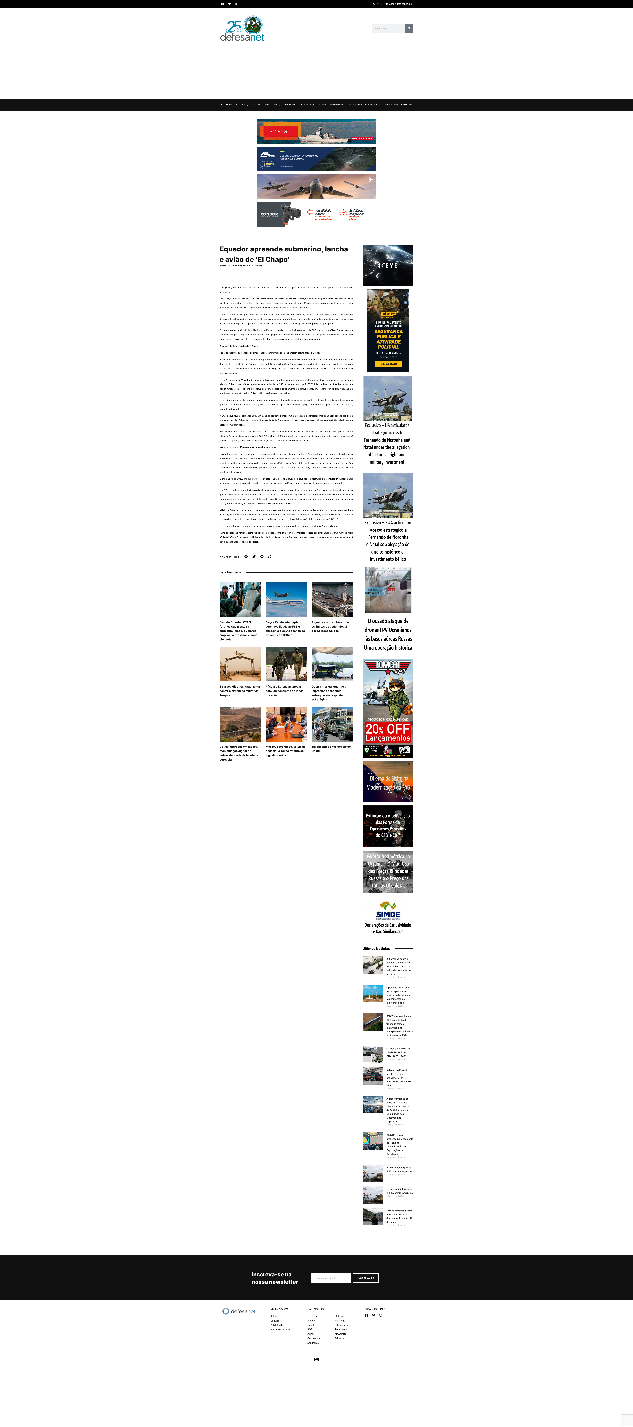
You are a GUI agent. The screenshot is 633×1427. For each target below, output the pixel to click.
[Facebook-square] (222, 3)
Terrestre (232, 105)
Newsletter (391, 105)
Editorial (407, 105)
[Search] (409, 28)
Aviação (246, 105)
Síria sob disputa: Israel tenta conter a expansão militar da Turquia (240, 691)
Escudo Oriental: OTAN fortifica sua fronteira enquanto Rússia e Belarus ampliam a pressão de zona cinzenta (238, 631)
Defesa (322, 105)
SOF (267, 105)
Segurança (308, 105)
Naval (258, 105)
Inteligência (354, 105)
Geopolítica (291, 105)
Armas (276, 105)
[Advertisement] (316, 67)
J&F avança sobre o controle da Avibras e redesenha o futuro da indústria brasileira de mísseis (398, 966)
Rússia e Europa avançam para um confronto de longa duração (285, 691)
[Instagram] (236, 3)
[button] (246, 556)
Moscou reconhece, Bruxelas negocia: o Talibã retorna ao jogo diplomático (286, 751)
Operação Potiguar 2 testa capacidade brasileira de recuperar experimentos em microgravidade (398, 995)
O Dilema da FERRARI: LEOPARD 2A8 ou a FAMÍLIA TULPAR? (398, 1052)
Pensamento (372, 105)
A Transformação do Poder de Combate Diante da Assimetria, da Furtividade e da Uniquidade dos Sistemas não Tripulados (398, 1110)
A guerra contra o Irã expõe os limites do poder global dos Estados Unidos (330, 626)
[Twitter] (229, 3)
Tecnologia (337, 105)
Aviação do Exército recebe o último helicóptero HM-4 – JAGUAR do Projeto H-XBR (398, 1078)
